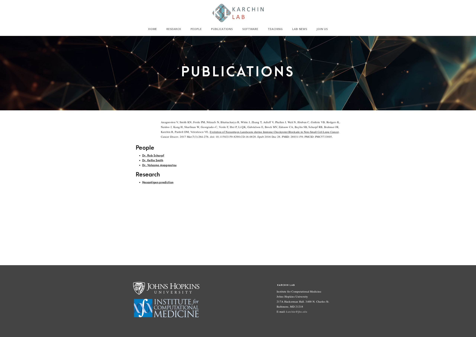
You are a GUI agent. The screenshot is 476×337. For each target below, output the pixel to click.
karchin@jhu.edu (296, 311)
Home (152, 29)
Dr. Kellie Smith (152, 160)
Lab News (299, 29)
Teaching (275, 29)
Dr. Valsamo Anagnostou (159, 165)
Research (173, 29)
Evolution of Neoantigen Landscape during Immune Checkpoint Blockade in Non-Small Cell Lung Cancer (274, 132)
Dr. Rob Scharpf (153, 155)
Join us (322, 29)
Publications (222, 29)
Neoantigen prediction (157, 182)
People (196, 29)
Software (250, 29)
